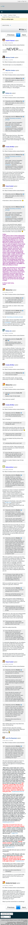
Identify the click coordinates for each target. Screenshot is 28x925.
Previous (10, 35)
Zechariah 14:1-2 (10, 847)
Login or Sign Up (22, 1)
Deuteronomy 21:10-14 (8, 822)
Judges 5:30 (14, 833)
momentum (8, 126)
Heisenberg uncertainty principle (14, 317)
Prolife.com (8, 502)
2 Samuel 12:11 (20, 861)
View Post (23, 78)
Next (24, 35)
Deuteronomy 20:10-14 (18, 791)
